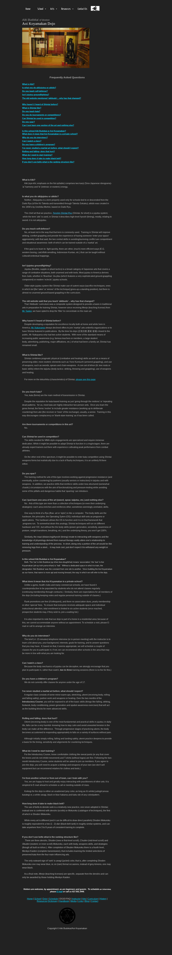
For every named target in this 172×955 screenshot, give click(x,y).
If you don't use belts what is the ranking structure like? (48, 162)
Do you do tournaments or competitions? (41, 115)
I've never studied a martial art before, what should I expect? (50, 148)
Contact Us (82, 8)
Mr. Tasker (27, 311)
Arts (52, 8)
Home (28, 8)
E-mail (59, 891)
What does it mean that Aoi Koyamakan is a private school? (50, 134)
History (103, 899)
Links (80, 901)
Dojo (45, 899)
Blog (87, 901)
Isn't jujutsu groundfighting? (35, 94)
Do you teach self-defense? (35, 91)
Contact (94, 901)
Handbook (64, 901)
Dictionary (52, 901)
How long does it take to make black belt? (41, 158)
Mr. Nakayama (38, 328)
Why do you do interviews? (35, 137)
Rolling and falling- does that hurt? (38, 151)
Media (73, 901)
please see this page (86, 379)
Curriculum (93, 899)
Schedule (53, 899)
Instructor (76, 899)
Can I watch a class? (31, 141)
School (40, 8)
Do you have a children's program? (38, 144)
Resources (66, 8)
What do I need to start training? (37, 155)
